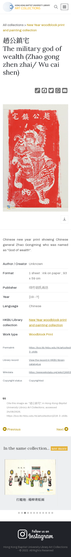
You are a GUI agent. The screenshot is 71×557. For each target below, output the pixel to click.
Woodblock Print (41, 334)
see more (59, 448)
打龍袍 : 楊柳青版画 (30, 500)
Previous (13, 429)
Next (60, 429)
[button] (56, 7)
